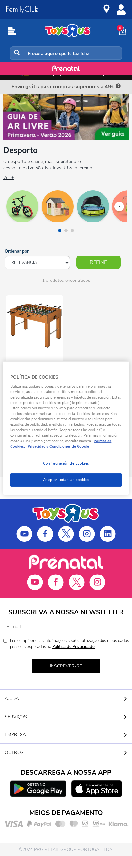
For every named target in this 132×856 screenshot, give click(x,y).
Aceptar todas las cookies (66, 479)
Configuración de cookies (66, 463)
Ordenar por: (17, 251)
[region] (65, 428)
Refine (98, 262)
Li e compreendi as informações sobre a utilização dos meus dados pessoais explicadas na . (69, 644)
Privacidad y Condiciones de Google (58, 446)
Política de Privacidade (73, 647)
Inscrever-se (66, 666)
